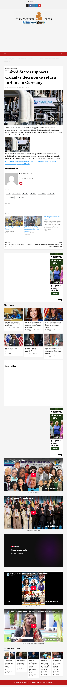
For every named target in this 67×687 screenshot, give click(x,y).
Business (7, 68)
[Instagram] (33, 5)
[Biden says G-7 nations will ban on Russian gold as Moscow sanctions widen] (53, 224)
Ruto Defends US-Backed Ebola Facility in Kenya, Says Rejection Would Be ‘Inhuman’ (57, 665)
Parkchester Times (11, 87)
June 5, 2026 (57, 672)
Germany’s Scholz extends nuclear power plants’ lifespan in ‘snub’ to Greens (13, 228)
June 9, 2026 (33, 674)
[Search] (62, 53)
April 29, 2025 (36, 353)
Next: (48, 244)
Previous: (18, 244)
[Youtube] (39, 5)
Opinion (7, 656)
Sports (43, 656)
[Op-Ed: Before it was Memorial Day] (13, 340)
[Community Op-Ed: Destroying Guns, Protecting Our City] (33, 340)
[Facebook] (30, 5)
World (19, 656)
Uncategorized (13, 68)
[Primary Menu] (5, 54)
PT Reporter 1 (9, 327)
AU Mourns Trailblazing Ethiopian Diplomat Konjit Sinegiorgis (12, 324)
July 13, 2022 (20, 87)
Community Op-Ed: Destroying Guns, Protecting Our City (33, 350)
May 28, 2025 (16, 351)
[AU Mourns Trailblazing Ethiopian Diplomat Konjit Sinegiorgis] (13, 314)
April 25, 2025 (56, 355)
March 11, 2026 (37, 329)
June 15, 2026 (9, 671)
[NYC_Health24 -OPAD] (56, 277)
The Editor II (9, 669)
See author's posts (27, 178)
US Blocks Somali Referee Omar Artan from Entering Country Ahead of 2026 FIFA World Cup (45, 665)
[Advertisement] (33, 39)
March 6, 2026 (57, 329)
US (30, 656)
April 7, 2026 (16, 327)
